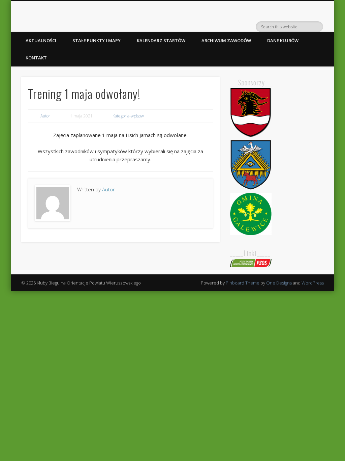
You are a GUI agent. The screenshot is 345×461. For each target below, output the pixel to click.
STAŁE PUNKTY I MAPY (96, 40)
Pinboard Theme (242, 283)
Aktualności (41, 40)
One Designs (279, 283)
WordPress (313, 283)
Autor (45, 116)
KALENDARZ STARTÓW (161, 40)
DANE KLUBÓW (283, 40)
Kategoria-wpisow (128, 116)
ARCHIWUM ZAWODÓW (226, 40)
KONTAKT (36, 58)
